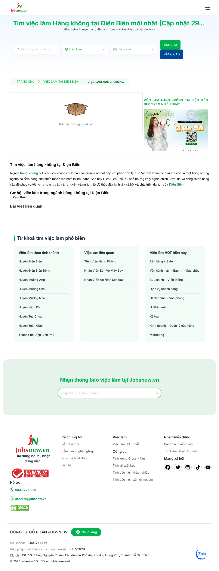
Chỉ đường (89, 532)
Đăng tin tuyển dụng (178, 444)
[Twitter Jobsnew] (178, 467)
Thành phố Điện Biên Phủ (36, 335)
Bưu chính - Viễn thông (166, 279)
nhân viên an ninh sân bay (104, 279)
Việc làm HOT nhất (126, 444)
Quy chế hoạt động (74, 458)
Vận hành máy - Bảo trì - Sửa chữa (175, 270)
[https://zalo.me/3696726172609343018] (176, 130)
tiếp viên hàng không (100, 261)
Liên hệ (66, 465)
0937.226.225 (25, 490)
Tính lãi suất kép (124, 465)
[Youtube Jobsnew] (208, 467)
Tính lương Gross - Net (129, 458)
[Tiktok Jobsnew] (198, 467)
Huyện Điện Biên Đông (34, 270)
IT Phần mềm (159, 307)
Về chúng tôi (70, 444)
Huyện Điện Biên (30, 261)
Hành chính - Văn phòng (167, 298)
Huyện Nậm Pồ (29, 307)
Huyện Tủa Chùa (30, 316)
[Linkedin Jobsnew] (188, 467)
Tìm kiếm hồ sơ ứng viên (181, 451)
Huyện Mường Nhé (32, 298)
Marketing (157, 335)
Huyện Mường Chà (32, 289)
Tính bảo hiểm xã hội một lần (133, 479)
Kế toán (155, 316)
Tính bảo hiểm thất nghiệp (131, 472)
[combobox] (85, 49)
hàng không (29, 173)
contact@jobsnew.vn (30, 499)
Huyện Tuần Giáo (31, 325)
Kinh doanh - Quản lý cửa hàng (172, 325)
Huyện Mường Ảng (32, 279)
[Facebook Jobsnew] (168, 467)
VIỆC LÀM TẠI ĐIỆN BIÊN (61, 81)
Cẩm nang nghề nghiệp (77, 451)
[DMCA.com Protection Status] (19, 507)
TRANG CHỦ (25, 81)
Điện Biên (176, 184)
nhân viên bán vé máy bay (103, 270)
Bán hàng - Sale (161, 261)
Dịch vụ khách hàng (164, 289)
